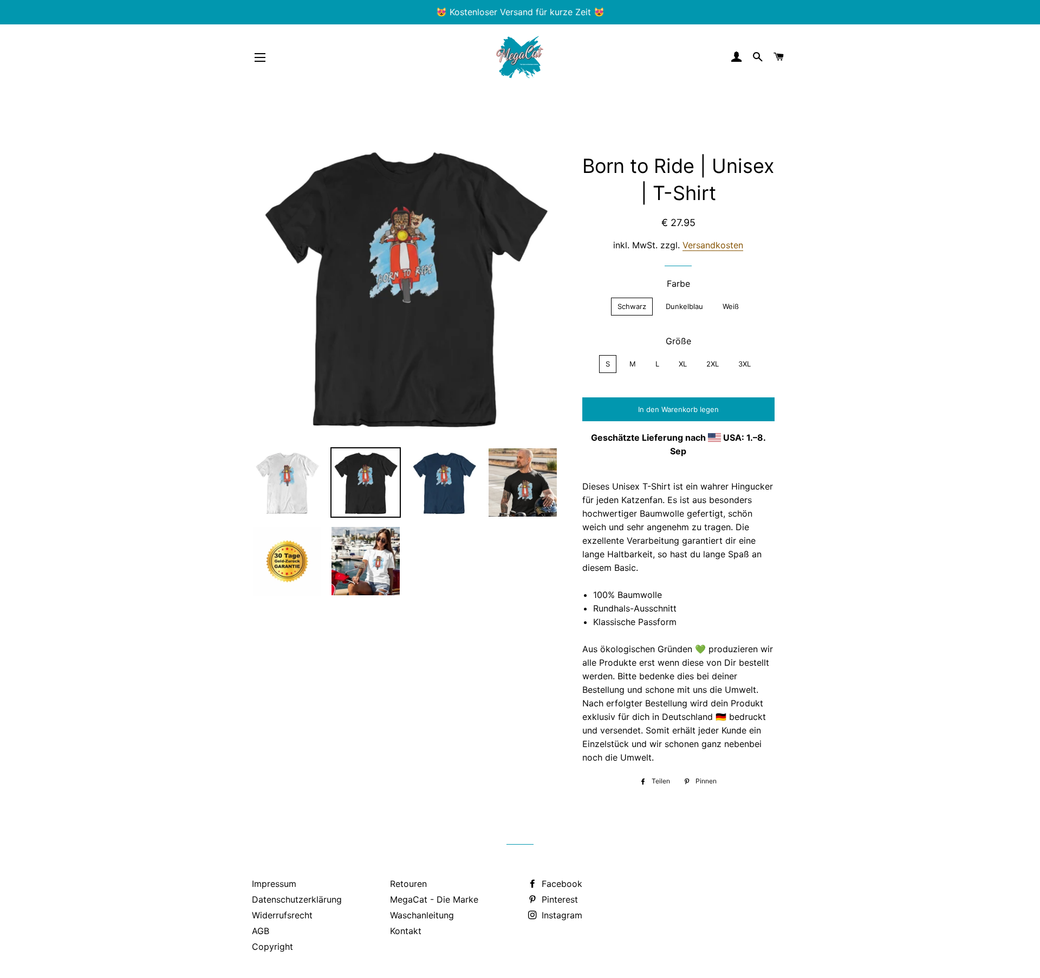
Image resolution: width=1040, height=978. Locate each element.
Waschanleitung (422, 915)
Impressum (274, 883)
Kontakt (405, 930)
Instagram (560, 915)
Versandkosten (712, 245)
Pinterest (558, 899)
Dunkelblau (684, 306)
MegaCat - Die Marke (434, 899)
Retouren (408, 883)
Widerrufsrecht (282, 915)
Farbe (678, 283)
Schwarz (632, 306)
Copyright (272, 946)
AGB (260, 930)
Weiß (731, 306)
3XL (744, 363)
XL (683, 363)
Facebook (560, 883)
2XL (712, 363)
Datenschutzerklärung (297, 899)
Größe (678, 341)
